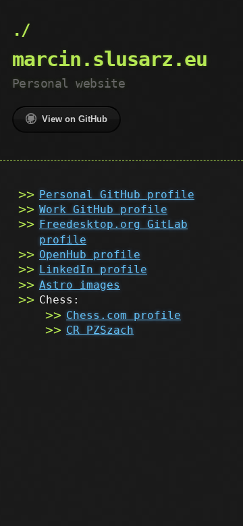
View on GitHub (74, 119)
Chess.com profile (123, 315)
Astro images (79, 285)
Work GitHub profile (103, 209)
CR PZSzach (100, 330)
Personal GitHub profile (116, 194)
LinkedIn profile (93, 269)
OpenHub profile (89, 254)
